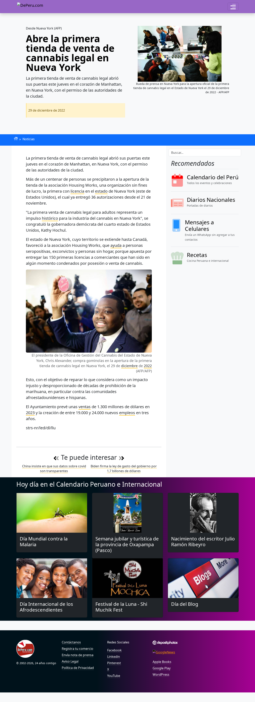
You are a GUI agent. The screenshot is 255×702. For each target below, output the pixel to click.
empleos (127, 412)
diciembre (129, 365)
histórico (50, 218)
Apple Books (162, 662)
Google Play (162, 668)
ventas (84, 406)
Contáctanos (71, 642)
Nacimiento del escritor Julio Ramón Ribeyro (203, 541)
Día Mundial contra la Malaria (44, 541)
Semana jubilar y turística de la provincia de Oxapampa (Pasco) (127, 544)
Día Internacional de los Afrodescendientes (46, 607)
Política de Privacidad (78, 668)
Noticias (29, 139)
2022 (148, 365)
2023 (30, 412)
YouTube (113, 676)
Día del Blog (184, 604)
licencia (77, 191)
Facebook (114, 650)
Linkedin (113, 656)
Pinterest (114, 663)
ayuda (116, 245)
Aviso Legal (70, 661)
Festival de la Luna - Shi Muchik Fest (121, 607)
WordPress (161, 674)
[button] (233, 7)
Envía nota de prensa (77, 655)
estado (101, 191)
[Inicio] (16, 138)
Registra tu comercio (77, 648)
